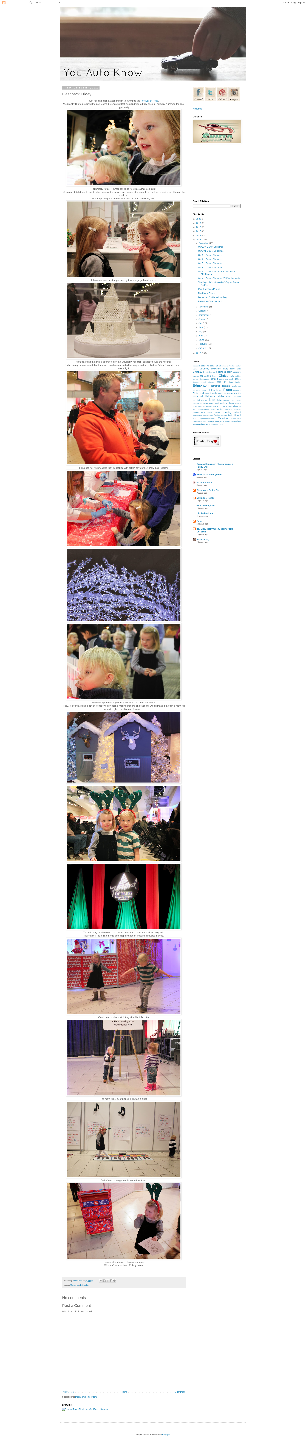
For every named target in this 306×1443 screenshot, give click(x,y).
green (196, 396)
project (220, 409)
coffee (195, 379)
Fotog (207, 393)
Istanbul (196, 400)
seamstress (197, 415)
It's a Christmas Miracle (209, 289)
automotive (216, 369)
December (204, 243)
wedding (236, 421)
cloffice (238, 376)
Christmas (74, 1285)
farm (220, 390)
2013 (199, 239)
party (215, 406)
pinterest (237, 406)
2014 (199, 235)
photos (222, 406)
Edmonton (84, 1285)
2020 (199, 219)
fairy (204, 390)
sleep (205, 415)
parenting (202, 406)
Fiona (227, 390)
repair (210, 412)
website (228, 421)
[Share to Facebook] (111, 1280)
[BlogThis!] (104, 1280)
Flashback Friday (206, 293)
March (202, 340)
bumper (212, 372)
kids (212, 400)
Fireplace (237, 390)
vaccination (236, 418)
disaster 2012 (199, 382)
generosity (236, 393)
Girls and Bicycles (206, 505)
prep (213, 409)
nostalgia (230, 403)
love (239, 400)
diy (224, 382)
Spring (217, 415)
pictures (229, 406)
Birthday (197, 371)
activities (204, 366)
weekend (197, 424)
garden (227, 393)
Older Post (179, 1392)
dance (238, 379)
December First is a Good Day (212, 297)
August (202, 319)
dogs (231, 382)
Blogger (166, 1434)
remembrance (199, 412)
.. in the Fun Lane (205, 513)
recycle (237, 409)
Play (194, 409)
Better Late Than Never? (210, 301)
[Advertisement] (215, 172)
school (237, 412)
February (203, 344)
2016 (199, 227)
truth (195, 418)
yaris (221, 424)
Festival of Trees (149, 100)
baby (225, 369)
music (222, 403)
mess (205, 403)
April (201, 335)
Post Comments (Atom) (86, 1397)
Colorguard (204, 379)
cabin (229, 372)
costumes (223, 379)
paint (195, 406)
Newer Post (68, 1392)
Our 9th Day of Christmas (210, 255)
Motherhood (214, 403)
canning (196, 376)
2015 (199, 231)
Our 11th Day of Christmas (210, 247)
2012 (199, 353)
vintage (211, 421)
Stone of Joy (203, 539)
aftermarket (223, 366)
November (204, 307)
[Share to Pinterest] (114, 1280)
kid (206, 400)
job (202, 400)
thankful (231, 415)
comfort (214, 379)
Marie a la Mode (204, 482)
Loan (233, 400)
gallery (220, 393)
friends (213, 393)
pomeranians (204, 409)
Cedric (207, 375)
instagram (237, 396)
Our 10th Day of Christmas (210, 251)
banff (232, 369)
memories (197, 403)
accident (196, 366)
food (201, 393)
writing (216, 424)
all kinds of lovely (205, 498)
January (203, 348)
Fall (208, 390)
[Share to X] (107, 1280)
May (201, 331)
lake (219, 400)
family (214, 390)
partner (209, 406)
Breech (206, 372)
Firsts (195, 393)
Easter (238, 382)
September (204, 315)
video (205, 421)
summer (223, 415)
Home (124, 1392)
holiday (220, 396)
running (227, 412)
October (203, 311)
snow (210, 415)
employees (236, 386)
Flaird (199, 521)
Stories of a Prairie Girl (208, 490)
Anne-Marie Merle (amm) (209, 474)
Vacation (223, 418)
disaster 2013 (214, 382)
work (211, 424)
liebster (226, 400)
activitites (213, 366)
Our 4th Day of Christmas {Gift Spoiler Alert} (219, 278)
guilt (201, 396)
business (221, 371)
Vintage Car (220, 421)
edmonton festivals (220, 386)
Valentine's (197, 421)
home (228, 396)
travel (238, 415)
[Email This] (101, 1280)
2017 (199, 223)
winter (205, 424)
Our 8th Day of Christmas (210, 259)
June (201, 327)
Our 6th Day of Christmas (210, 267)
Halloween (210, 396)
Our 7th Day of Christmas (210, 263)
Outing (238, 403)
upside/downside (207, 418)
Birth (239, 369)
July (201, 323)
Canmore (237, 372)
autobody (204, 369)
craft (231, 379)
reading (228, 409)
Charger (215, 376)
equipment (197, 390)
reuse (217, 412)
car (201, 376)
